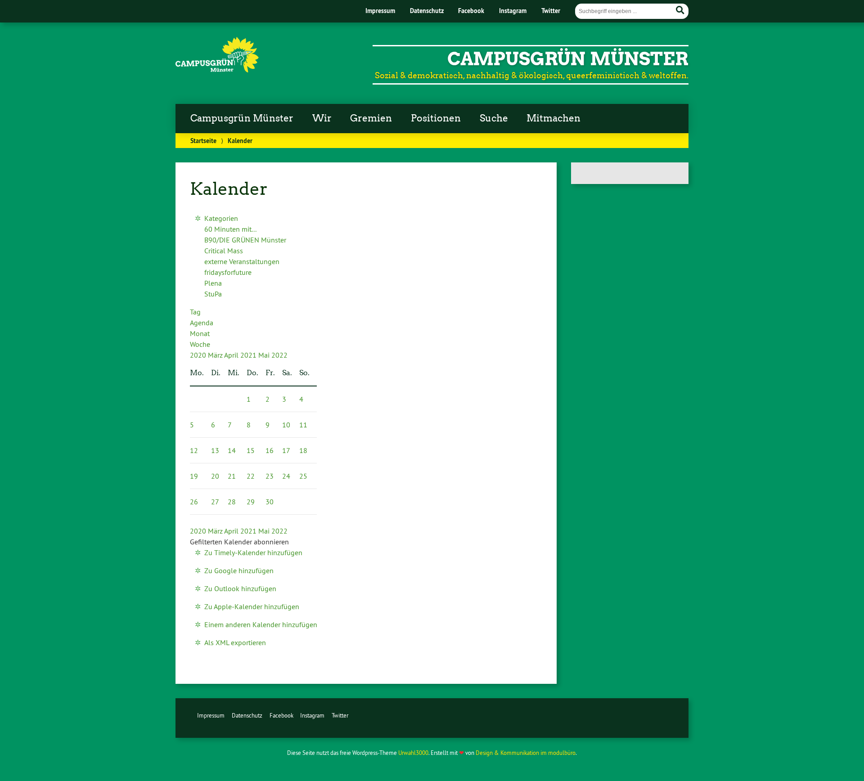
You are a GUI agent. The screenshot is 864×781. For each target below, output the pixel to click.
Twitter (550, 10)
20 (215, 475)
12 (194, 450)
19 (194, 475)
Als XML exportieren (235, 642)
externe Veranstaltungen (241, 261)
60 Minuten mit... (230, 228)
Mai (264, 354)
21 (232, 475)
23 (270, 475)
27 (215, 501)
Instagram (512, 10)
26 (194, 501)
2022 (279, 354)
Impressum (380, 10)
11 (303, 424)
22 (251, 475)
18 (303, 450)
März (216, 354)
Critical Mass (223, 250)
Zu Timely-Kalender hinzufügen (253, 552)
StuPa (213, 293)
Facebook (471, 10)
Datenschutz (427, 10)
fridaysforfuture (228, 272)
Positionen (436, 118)
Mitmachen (553, 118)
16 (270, 450)
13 (215, 450)
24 (286, 475)
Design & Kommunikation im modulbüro (526, 752)
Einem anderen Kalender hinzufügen (260, 624)
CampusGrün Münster (567, 59)
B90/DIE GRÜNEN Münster (245, 239)
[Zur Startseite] (217, 69)
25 (303, 475)
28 (232, 501)
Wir (322, 118)
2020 (199, 354)
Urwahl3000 (413, 752)
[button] (239, 541)
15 (251, 450)
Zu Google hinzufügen (239, 570)
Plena (213, 282)
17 (286, 450)
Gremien (371, 118)
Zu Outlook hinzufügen (240, 588)
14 (232, 450)
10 (286, 424)
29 (251, 501)
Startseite (203, 140)
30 (270, 501)
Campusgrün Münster (241, 118)
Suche (494, 118)
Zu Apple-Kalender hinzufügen (251, 606)
